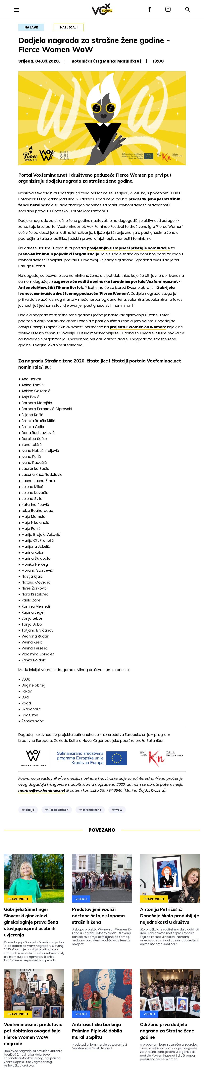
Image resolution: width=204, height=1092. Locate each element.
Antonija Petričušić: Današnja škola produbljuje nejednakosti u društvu (169, 916)
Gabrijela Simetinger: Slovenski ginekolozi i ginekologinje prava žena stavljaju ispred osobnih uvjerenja (31, 922)
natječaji (68, 27)
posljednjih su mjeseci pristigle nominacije (128, 248)
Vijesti (81, 899)
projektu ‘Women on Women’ (138, 326)
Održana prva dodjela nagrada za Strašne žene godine (167, 1031)
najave (31, 27)
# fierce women (56, 810)
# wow (117, 810)
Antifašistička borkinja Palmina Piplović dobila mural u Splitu (97, 1031)
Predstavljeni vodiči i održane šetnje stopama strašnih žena (98, 916)
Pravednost (18, 899)
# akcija (28, 810)
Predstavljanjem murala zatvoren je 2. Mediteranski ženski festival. (100, 1046)
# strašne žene (90, 810)
